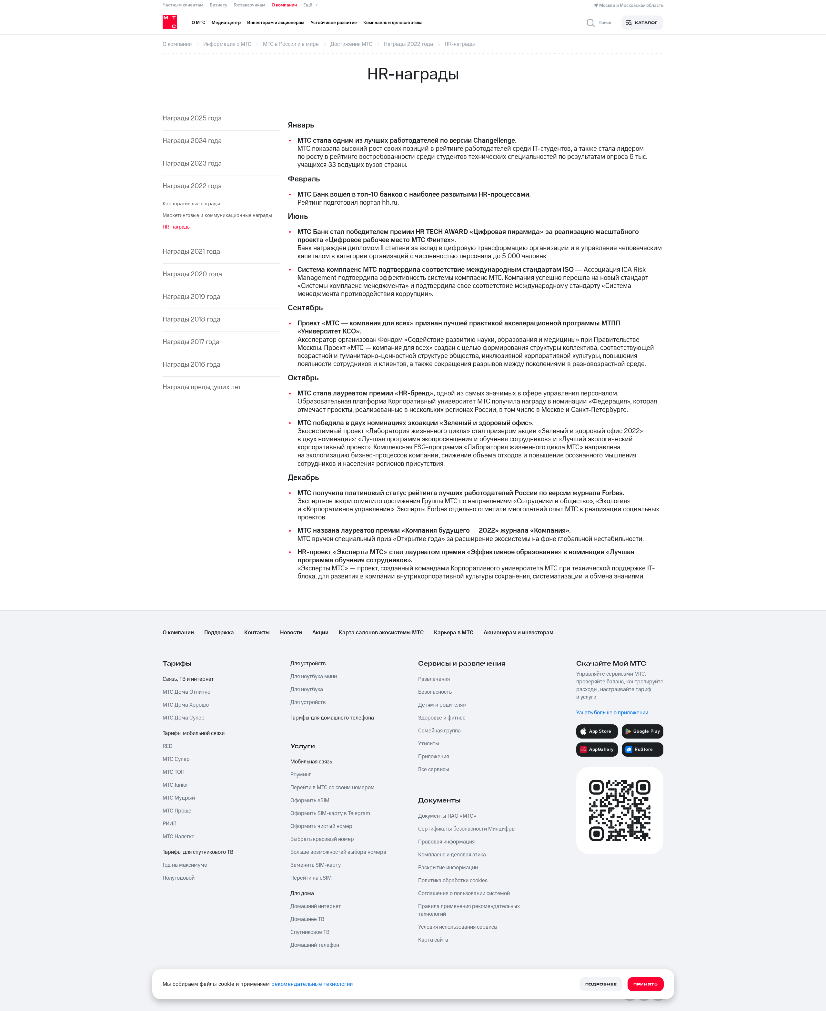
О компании (284, 5)
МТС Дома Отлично (186, 692)
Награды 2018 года (191, 319)
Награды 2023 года (192, 163)
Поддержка (219, 633)
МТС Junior (175, 785)
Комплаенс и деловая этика (452, 855)
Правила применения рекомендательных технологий (469, 910)
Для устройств (308, 664)
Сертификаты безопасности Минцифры (467, 829)
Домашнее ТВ (307, 919)
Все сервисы (433, 769)
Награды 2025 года (192, 118)
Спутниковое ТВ (309, 932)
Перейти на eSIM (311, 878)
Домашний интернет (315, 906)
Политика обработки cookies (453, 880)
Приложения (433, 757)
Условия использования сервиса (457, 927)
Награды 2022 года (192, 186)
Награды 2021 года (191, 252)
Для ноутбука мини (313, 676)
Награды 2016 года (191, 365)
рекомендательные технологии (312, 984)
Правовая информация (446, 842)
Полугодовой (179, 878)
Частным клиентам (183, 5)
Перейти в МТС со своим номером (332, 787)
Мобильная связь (311, 762)
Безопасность (435, 692)
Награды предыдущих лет (202, 387)
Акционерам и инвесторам (518, 633)
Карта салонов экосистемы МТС (381, 633)
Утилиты (428, 744)
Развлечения (434, 679)
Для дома (302, 893)
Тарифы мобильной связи (194, 733)
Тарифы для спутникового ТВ (198, 852)
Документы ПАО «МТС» (447, 816)
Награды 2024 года (192, 141)
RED (167, 746)
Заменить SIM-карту (315, 865)
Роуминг (300, 775)
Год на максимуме (185, 865)
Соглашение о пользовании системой (464, 893)
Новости (291, 633)
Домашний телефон (314, 945)
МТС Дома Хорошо (186, 705)
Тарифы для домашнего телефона (332, 718)
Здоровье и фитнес (441, 718)
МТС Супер (176, 759)
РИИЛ (169, 824)
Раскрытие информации (448, 868)
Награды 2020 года (192, 274)
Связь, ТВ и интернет (188, 679)
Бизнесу (218, 5)
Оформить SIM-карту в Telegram (330, 813)
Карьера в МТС (453, 633)
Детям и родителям (442, 705)
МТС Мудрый (179, 798)
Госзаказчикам (249, 5)
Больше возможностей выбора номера (338, 852)
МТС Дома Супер (184, 718)
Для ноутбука (306, 689)
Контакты (257, 633)
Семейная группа (439, 731)
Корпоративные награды (191, 203)
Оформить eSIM (309, 800)
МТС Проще (177, 811)
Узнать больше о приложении (612, 713)
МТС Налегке (179, 837)
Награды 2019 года (191, 297)
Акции (320, 633)
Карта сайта (433, 940)
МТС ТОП (174, 772)
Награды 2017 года (191, 342)
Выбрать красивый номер (322, 839)
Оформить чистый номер (321, 826)
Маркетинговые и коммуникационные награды (217, 215)
